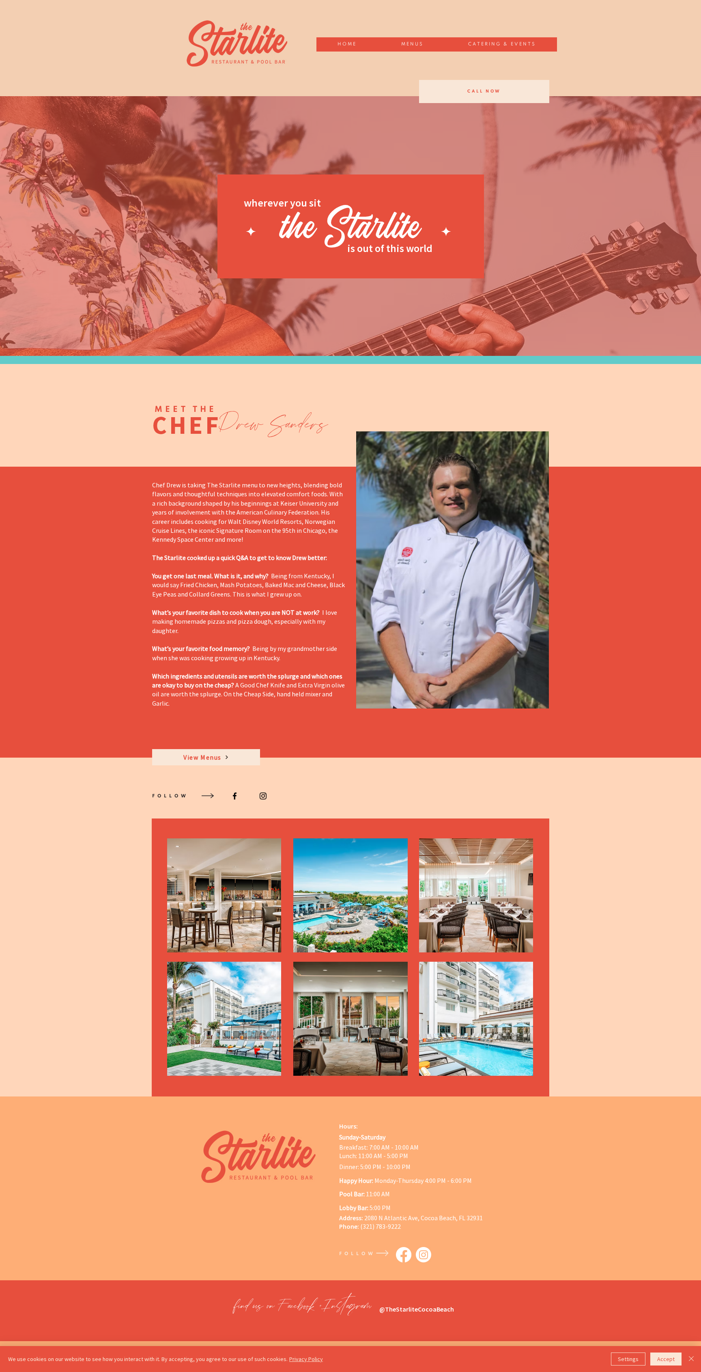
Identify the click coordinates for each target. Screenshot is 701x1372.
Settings (628, 1359)
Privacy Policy (306, 1359)
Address (350, 1218)
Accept (666, 1359)
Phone (348, 1226)
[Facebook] (403, 1254)
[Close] (691, 1359)
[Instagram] (423, 1254)
